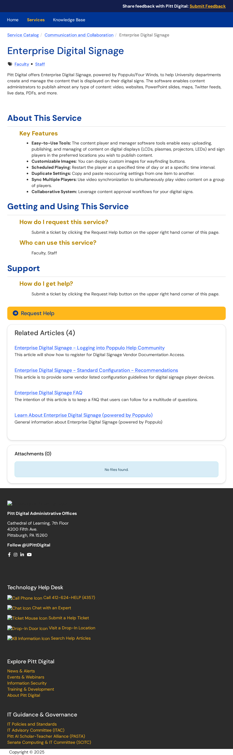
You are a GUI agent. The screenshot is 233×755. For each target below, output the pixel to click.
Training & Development (30, 689)
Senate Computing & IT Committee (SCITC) (49, 742)
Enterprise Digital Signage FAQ (48, 392)
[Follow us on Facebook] (9, 554)
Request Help (36, 313)
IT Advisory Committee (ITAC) (35, 730)
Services (36, 19)
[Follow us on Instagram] (16, 554)
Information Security (27, 683)
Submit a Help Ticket (68, 618)
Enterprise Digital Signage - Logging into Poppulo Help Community (90, 348)
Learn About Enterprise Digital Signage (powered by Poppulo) (84, 415)
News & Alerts (21, 671)
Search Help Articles (70, 638)
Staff (40, 64)
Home (13, 19)
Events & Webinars (25, 677)
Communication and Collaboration (79, 35)
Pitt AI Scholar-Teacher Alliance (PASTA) (46, 736)
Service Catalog (23, 35)
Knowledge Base (69, 19)
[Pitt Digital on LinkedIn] (22, 554)
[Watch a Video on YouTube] (29, 554)
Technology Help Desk (35, 587)
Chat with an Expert (51, 607)
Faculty (22, 64)
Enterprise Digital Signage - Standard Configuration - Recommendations (96, 370)
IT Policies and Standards (32, 724)
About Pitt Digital (23, 695)
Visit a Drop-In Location (71, 628)
